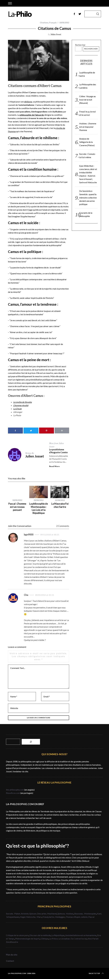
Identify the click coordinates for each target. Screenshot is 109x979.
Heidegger (60, 917)
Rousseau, (79, 913)
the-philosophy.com (15, 789)
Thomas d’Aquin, (73, 917)
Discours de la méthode (40, 935)
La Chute (17, 408)
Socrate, (10, 913)
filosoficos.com (13, 793)
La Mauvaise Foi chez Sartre (59, 505)
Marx (39, 917)
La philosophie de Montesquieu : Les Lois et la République (38, 508)
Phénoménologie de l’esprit (27, 938)
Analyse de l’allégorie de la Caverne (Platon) (87, 142)
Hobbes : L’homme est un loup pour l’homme (87, 126)
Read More (54, 466)
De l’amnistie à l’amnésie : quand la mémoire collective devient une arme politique (88, 197)
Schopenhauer (12, 917)
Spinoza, (62, 913)
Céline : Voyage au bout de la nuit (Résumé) (87, 99)
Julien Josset (56, 34)
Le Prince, (53, 938)
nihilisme (28, 101)
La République (57, 935)
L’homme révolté (20, 405)
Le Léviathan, (64, 938)
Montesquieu (90, 913)
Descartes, (42, 913)
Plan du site (11, 954)
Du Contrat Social (79, 938)
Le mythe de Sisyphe (22, 402)
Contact (10, 961)
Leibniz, (84, 917)
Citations (44, 22)
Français (53, 22)
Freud (45, 917)
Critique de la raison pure (17, 935)
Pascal (91, 917)
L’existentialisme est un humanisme (80, 935)
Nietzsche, (31, 917)
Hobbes (70, 913)
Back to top (94, 973)
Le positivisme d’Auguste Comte (58, 451)
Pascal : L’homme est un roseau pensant (17, 506)
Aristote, (25, 913)
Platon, (17, 913)
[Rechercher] (31, 742)
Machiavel (52, 913)
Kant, (99, 913)
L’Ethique (44, 938)
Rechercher (80, 45)
